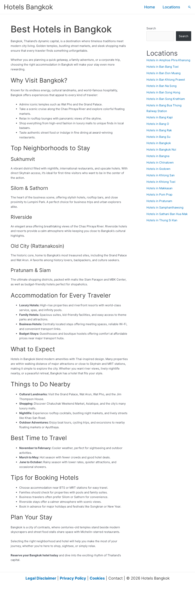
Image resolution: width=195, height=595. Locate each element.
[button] (189, 7)
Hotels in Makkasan (159, 188)
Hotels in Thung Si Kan (161, 220)
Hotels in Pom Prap (159, 194)
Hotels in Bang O (157, 124)
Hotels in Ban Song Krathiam (165, 99)
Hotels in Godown (158, 169)
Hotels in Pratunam (159, 201)
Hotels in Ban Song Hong (163, 92)
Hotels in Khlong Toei (160, 182)
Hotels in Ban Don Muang (163, 73)
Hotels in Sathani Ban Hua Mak (167, 214)
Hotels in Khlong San (160, 175)
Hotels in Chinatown (160, 162)
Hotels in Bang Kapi (159, 117)
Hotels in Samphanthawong (164, 207)
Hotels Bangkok (28, 7)
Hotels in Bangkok (158, 143)
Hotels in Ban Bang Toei (162, 66)
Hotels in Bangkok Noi (161, 149)
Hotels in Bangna (157, 156)
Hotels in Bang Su (158, 137)
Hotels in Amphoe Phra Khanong (168, 60)
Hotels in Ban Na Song (161, 86)
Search (151, 28)
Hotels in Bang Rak (159, 130)
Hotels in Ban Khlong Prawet (165, 79)
